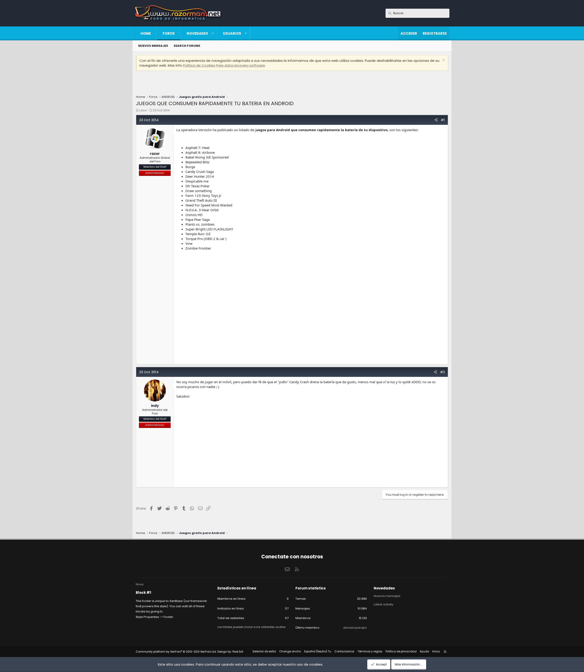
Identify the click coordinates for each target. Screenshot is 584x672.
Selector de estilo (264, 651)
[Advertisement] (292, 83)
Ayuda (424, 651)
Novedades (197, 33)
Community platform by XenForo (176, 652)
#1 (443, 119)
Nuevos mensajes (387, 596)
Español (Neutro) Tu (317, 651)
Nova (139, 584)
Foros (169, 33)
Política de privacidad (401, 651)
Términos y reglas (369, 651)
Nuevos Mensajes (153, 46)
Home (146, 33)
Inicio (436, 651)
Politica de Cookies (199, 65)
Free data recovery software (240, 65)
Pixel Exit (237, 652)
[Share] (436, 120)
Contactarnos (344, 651)
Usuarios (232, 33)
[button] (213, 33)
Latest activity (383, 604)
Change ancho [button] (290, 651)
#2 (442, 372)
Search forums (187, 46)
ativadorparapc (355, 627)
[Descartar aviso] (443, 60)
